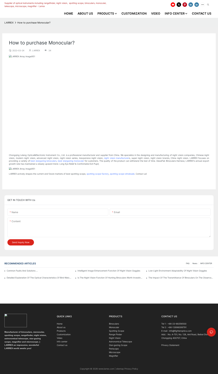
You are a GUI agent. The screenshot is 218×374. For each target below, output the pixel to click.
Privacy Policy (131, 368)
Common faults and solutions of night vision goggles (22, 270)
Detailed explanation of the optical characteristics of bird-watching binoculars (39, 277)
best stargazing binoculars (44, 161)
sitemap (120, 368)
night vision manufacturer (116, 158)
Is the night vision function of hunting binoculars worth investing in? (110, 277)
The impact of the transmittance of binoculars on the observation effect (181, 277)
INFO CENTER (206, 263)
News (194, 263)
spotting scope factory (98, 174)
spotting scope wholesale (122, 174)
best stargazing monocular (71, 161)
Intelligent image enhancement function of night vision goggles (109, 270)
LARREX (8, 22)
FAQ (187, 263)
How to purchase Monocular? (33, 22)
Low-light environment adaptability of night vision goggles (177, 270)
